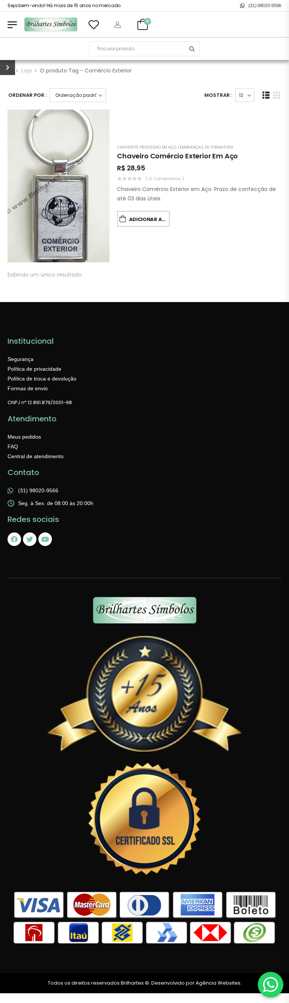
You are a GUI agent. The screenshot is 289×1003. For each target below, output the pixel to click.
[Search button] (192, 48)
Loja (26, 70)
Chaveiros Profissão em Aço (146, 147)
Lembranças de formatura (205, 147)
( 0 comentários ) (165, 178)
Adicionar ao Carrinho (149, 219)
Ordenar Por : (27, 95)
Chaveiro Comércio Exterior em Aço (177, 156)
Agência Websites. (219, 982)
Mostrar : (218, 95)
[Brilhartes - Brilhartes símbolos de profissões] (50, 25)
